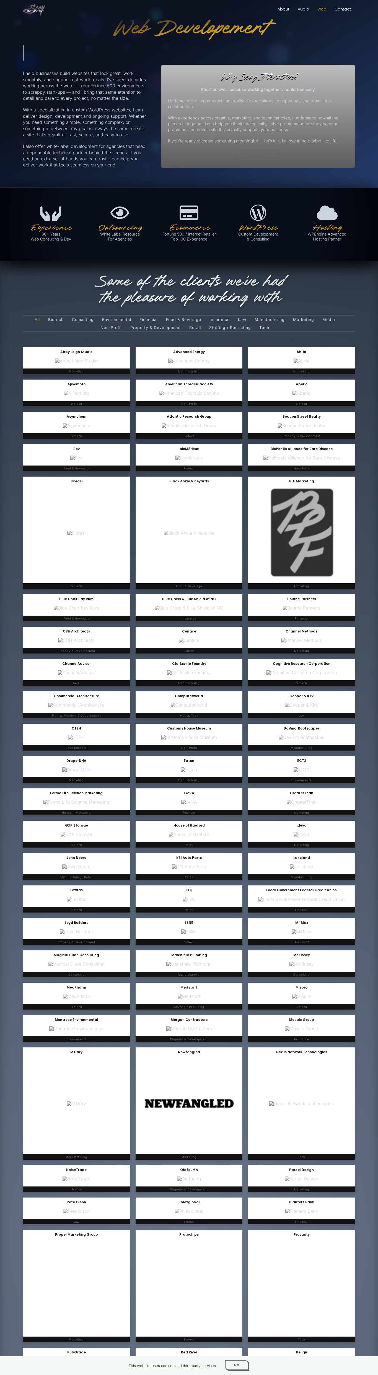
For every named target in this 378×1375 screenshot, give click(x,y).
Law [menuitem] (242, 319)
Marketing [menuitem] (303, 319)
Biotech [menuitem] (56, 319)
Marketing (301, 586)
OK (237, 1365)
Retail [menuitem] (195, 328)
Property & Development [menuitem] (155, 328)
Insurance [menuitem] (219, 319)
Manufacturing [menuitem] (270, 319)
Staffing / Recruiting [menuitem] (230, 328)
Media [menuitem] (328, 319)
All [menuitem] (37, 319)
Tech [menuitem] (264, 328)
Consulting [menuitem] (83, 319)
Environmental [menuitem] (116, 319)
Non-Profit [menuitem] (111, 328)
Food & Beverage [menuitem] (183, 319)
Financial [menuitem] (148, 319)
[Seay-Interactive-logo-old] (34, 6)
